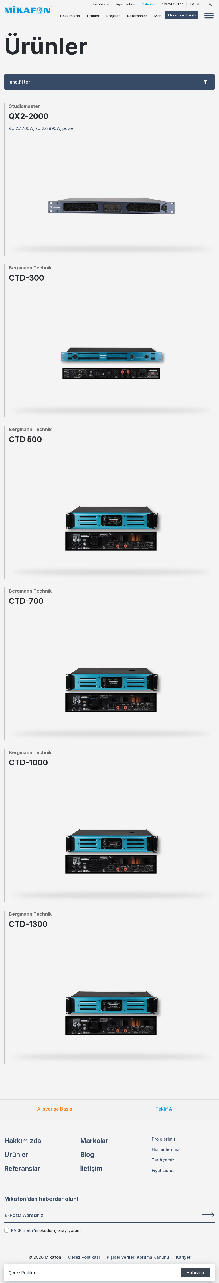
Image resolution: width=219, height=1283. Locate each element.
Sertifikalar (101, 4)
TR (192, 4)
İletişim (91, 1168)
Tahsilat (148, 4)
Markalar (94, 1141)
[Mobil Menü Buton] (209, 16)
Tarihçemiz (163, 1159)
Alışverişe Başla (54, 1109)
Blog (87, 1154)
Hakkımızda (70, 16)
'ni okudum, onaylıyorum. (46, 1230)
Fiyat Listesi (125, 4)
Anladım (195, 1272)
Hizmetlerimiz (165, 1149)
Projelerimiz (164, 1139)
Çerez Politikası (84, 1257)
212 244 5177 (172, 4)
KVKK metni (22, 1230)
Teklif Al (164, 1109)
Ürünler (93, 16)
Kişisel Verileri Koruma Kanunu (138, 1257)
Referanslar (137, 16)
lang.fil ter (19, 82)
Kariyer (183, 1257)
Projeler (113, 16)
